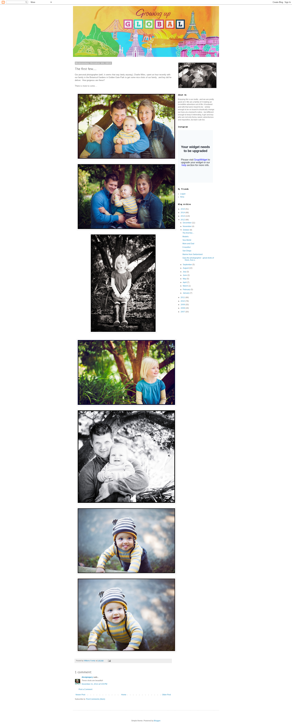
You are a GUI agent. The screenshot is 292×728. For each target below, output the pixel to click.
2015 (183, 209)
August (186, 268)
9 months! (186, 247)
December (187, 223)
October (186, 230)
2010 (183, 301)
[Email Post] (109, 661)
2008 (183, 308)
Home (123, 695)
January (186, 293)
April (185, 282)
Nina (182, 197)
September (187, 265)
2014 (183, 212)
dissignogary (87, 677)
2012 (183, 220)
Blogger (157, 721)
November (187, 226)
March (185, 286)
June (185, 275)
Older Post (166, 695)
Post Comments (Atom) (95, 699)
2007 (183, 312)
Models (185, 237)
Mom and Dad (188, 244)
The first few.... (188, 233)
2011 (183, 297)
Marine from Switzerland (192, 254)
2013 (183, 216)
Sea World (186, 240)
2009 (183, 305)
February (187, 289)
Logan (183, 194)
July (185, 272)
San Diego (186, 251)
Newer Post (80, 695)
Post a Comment (85, 689)
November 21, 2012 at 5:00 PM (94, 684)
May (185, 279)
